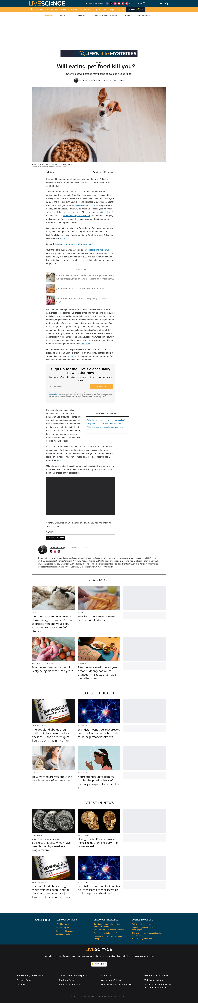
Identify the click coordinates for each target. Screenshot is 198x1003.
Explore (120, 9)
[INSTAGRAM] (56, 551)
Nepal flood (63, 15)
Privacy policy (24, 980)
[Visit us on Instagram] (115, 3)
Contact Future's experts (73, 975)
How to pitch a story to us (116, 984)
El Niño (127, 15)
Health (64, 9)
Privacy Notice (53, 395)
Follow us (98, 172)
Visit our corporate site (142, 956)
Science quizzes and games (143, 924)
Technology (109, 9)
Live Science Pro (144, 15)
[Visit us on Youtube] (119, 3)
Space (97, 9)
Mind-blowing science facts (143, 939)
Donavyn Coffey (89, 80)
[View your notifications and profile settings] (161, 3)
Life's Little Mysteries (55, 538)
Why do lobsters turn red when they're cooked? (106, 420)
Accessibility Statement (29, 975)
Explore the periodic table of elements (109, 933)
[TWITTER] (52, 551)
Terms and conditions (156, 975)
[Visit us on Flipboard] (123, 3)
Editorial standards (70, 984)
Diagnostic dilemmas (64, 931)
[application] (80, 496)
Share (52, 172)
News (122, 80)
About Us (106, 975)
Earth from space (62, 927)
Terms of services (76, 393)
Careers (20, 984)
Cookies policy (67, 980)
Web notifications (154, 980)
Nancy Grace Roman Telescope (105, 15)
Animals (39, 9)
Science (74, 9)
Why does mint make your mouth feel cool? (104, 424)
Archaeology (52, 9)
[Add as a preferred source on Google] (99, 964)
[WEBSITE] (59, 551)
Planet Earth (86, 9)
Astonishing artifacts (64, 934)
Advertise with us (111, 980)
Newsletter (110, 172)
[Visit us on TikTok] (126, 3)
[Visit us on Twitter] (111, 3)
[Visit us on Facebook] (107, 3)
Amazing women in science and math (109, 930)
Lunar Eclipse (80, 15)
